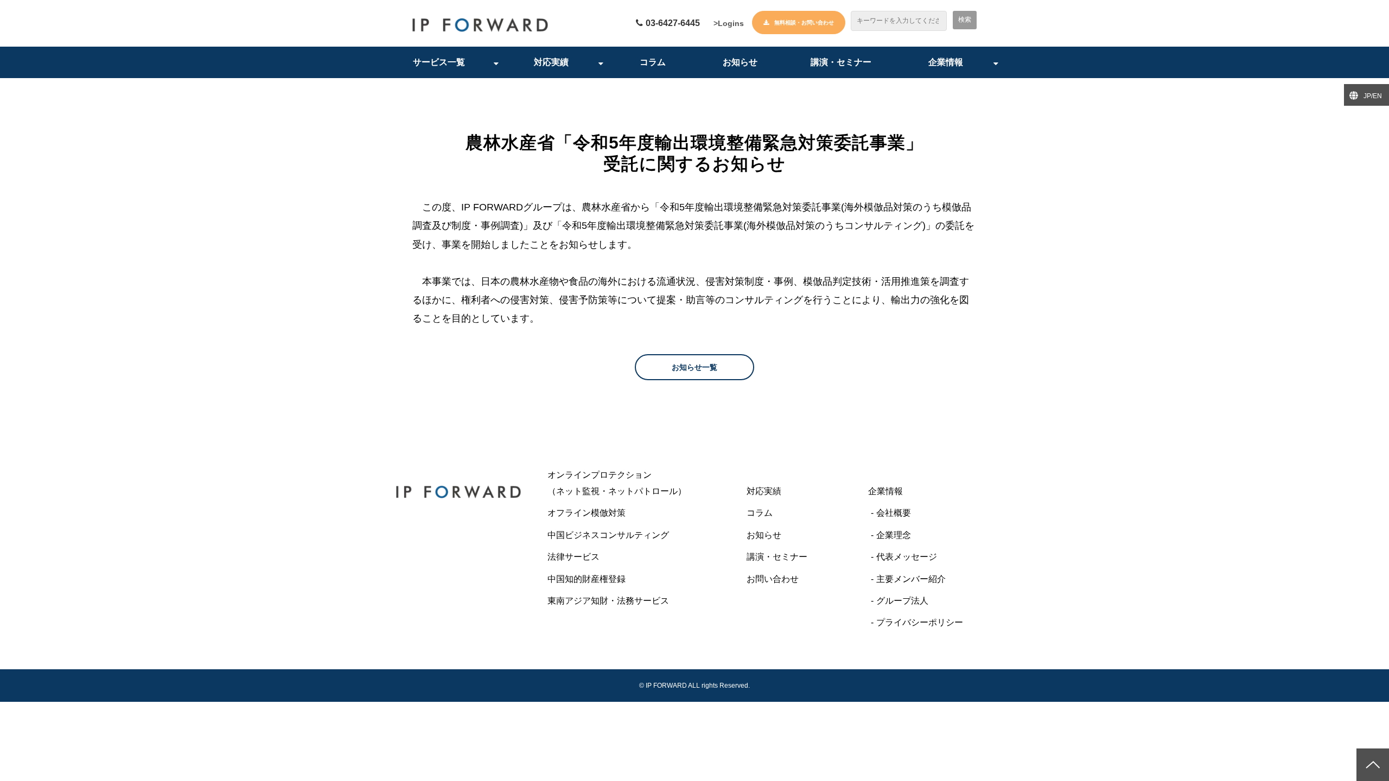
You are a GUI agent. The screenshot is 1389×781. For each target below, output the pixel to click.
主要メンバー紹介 (911, 579)
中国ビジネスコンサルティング (608, 535)
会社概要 (893, 512)
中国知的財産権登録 (586, 579)
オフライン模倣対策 (586, 512)
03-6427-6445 (673, 23)
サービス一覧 (439, 62)
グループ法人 (902, 600)
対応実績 (551, 62)
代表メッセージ (906, 556)
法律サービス (573, 556)
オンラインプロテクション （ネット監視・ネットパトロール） (638, 483)
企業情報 (945, 62)
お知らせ (740, 62)
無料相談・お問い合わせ (804, 22)
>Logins (728, 23)
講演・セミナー (841, 62)
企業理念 (893, 535)
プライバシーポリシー (919, 622)
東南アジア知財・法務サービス (608, 600)
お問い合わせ (773, 579)
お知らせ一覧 (694, 367)
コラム (653, 62)
